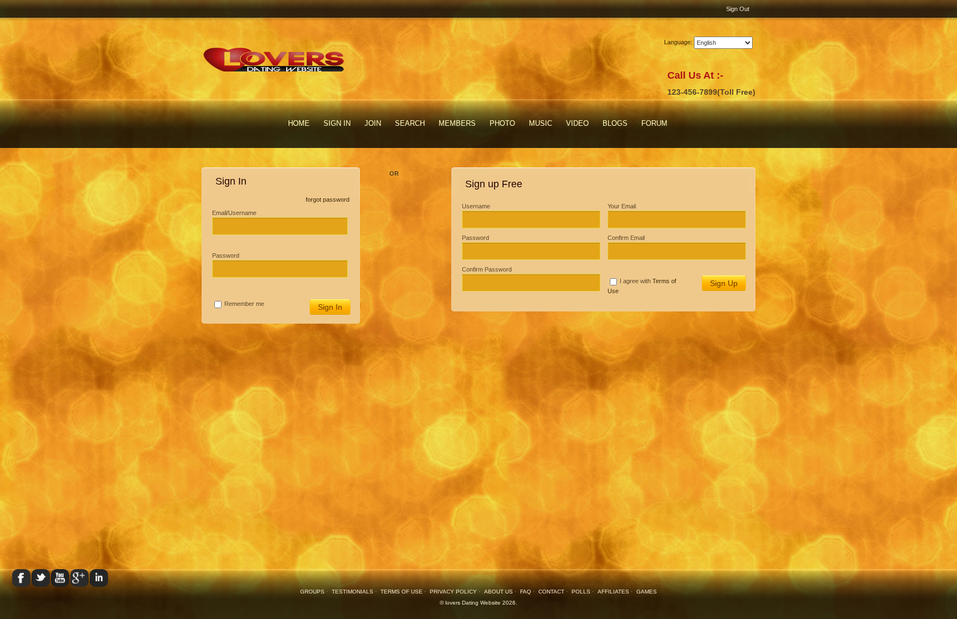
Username (476, 206)
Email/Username (234, 212)
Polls (581, 592)
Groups (312, 592)
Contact (551, 592)
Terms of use (401, 592)
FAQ (525, 592)
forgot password (327, 199)
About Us (498, 592)
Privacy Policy (453, 592)
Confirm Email (626, 237)
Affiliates (613, 592)
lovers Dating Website (473, 603)
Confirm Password (487, 269)
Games (646, 592)
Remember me (244, 303)
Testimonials (353, 592)
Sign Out (737, 9)
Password (225, 255)
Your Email (622, 206)
